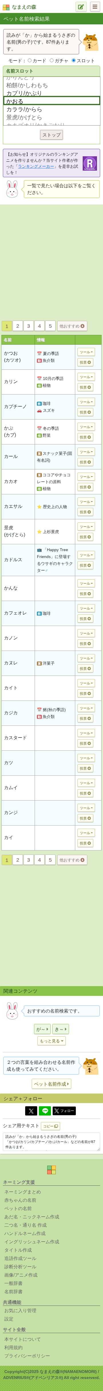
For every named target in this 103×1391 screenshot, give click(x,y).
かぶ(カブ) (10, 431)
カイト (11, 687)
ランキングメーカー (36, 166)
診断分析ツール (20, 1266)
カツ (8, 762)
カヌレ (11, 662)
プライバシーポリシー (27, 1355)
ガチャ (61, 60)
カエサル (13, 506)
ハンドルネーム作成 (24, 1233)
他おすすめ (70, 326)
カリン (11, 381)
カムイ (11, 787)
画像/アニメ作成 (20, 1275)
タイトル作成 (18, 1250)
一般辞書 (13, 1283)
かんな (11, 588)
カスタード (15, 737)
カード (39, 60)
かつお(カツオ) (12, 356)
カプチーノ (15, 406)
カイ (8, 837)
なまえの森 (24, 7)
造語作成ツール (20, 1258)
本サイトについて (22, 1339)
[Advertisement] (51, 261)
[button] (42, 1029)
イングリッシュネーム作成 (31, 1241)
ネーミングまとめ (22, 1191)
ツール (85, 352)
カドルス (13, 559)
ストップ (51, 134)
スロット (86, 60)
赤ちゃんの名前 (20, 1200)
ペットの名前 (18, 1208)
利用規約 (13, 1347)
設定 (8, 1318)
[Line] (45, 1110)
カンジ (11, 812)
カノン (11, 637)
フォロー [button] (67, 1111)
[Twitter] (31, 1110)
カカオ (11, 481)
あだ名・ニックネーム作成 (31, 1216)
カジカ (11, 712)
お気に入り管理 (20, 1310)
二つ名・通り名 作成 (25, 1225)
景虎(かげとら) (14, 531)
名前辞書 (13, 1291)
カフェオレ (15, 612)
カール (11, 456)
